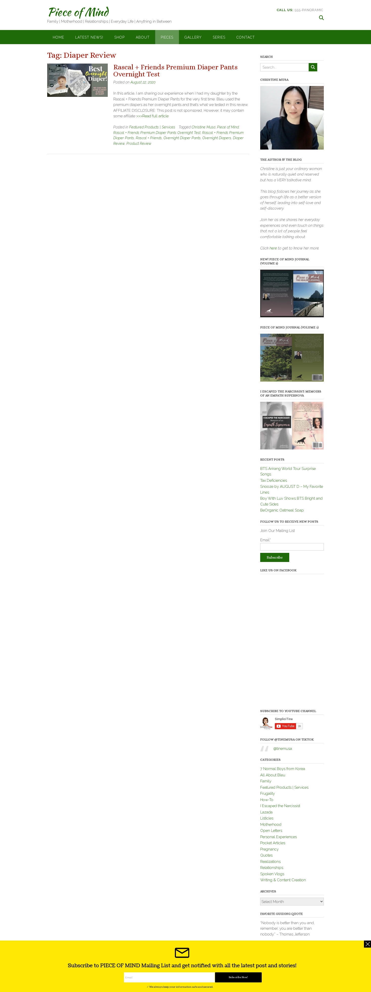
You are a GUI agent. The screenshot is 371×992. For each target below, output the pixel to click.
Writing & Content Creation (283, 880)
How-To (266, 800)
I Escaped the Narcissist (280, 806)
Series (219, 37)
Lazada (266, 812)
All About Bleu (272, 775)
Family (265, 781)
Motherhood (270, 824)
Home (58, 37)
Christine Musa (203, 127)
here (273, 248)
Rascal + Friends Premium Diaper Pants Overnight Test (175, 70)
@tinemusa (282, 748)
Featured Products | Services (152, 127)
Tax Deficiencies (273, 480)
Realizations (270, 861)
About (143, 37)
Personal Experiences (278, 837)
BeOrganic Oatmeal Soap (282, 510)
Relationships (271, 867)
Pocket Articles (272, 843)
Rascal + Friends (149, 138)
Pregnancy (269, 849)
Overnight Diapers (216, 138)
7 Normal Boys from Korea (282, 769)
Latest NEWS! (89, 37)
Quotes (266, 855)
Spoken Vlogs (272, 874)
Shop (119, 37)
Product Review (138, 143)
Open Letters (271, 830)
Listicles (266, 818)
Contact (245, 37)
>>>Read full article (152, 116)
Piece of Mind (77, 12)
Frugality (267, 793)
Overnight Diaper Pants (182, 138)
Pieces (167, 37)
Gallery (193, 37)
